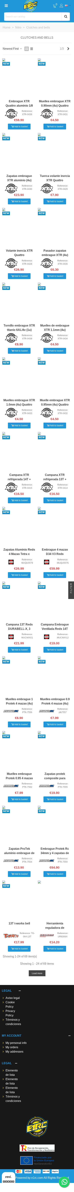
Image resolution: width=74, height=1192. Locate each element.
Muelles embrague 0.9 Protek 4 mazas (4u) (55, 701)
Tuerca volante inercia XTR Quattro (55, 178)
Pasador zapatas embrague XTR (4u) (55, 253)
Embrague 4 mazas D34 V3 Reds (55, 551)
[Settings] (61, 5)
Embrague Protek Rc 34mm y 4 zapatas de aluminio (55, 853)
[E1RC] (37, 1126)
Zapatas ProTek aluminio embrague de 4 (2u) (19, 853)
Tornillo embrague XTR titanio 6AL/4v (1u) (19, 327)
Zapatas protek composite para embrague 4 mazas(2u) (54, 778)
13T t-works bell (19, 923)
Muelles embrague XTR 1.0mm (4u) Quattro (19, 402)
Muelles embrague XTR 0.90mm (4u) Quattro (55, 103)
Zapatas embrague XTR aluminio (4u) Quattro (19, 180)
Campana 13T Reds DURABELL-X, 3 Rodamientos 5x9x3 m (19, 629)
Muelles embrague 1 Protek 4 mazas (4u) (19, 701)
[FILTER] (71, 596)
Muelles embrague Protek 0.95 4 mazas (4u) (19, 778)
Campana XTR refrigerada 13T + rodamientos (54, 479)
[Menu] (6, 5)
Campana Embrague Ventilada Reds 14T (55, 626)
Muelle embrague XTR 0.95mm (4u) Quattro (55, 402)
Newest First (11, 48)
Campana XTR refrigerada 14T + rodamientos (19, 479)
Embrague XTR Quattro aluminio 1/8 (19, 103)
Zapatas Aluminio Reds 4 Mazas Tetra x (19, 551)
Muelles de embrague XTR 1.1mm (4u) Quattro (54, 330)
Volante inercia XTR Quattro (19, 253)
